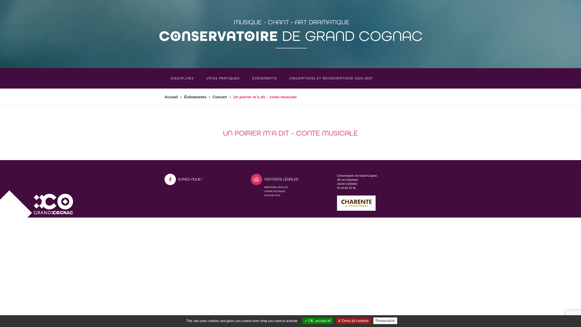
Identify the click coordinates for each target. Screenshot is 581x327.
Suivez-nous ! (190, 179)
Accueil (171, 97)
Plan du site (272, 195)
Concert (220, 97)
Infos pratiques (223, 78)
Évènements (264, 78)
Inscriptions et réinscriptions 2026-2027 (331, 78)
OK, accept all (319, 321)
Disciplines (182, 78)
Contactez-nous (274, 191)
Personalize (385, 321)
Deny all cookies (355, 321)
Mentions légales (276, 187)
